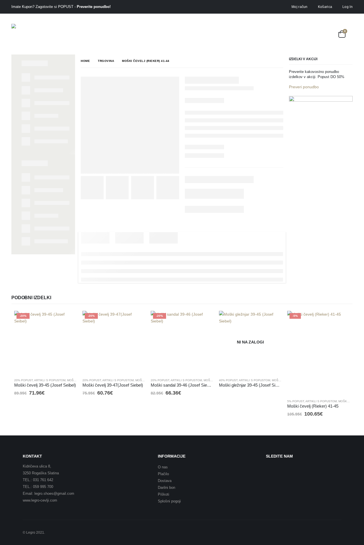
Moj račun (299, 7)
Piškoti (163, 494)
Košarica (325, 7)
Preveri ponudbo (304, 87)
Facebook (272, 470)
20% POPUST (23, 380)
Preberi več (272, 320)
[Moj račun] (328, 34)
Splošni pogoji (169, 501)
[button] (315, 34)
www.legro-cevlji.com (40, 500)
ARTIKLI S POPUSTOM (49, 380)
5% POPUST (295, 401)
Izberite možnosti (67, 320)
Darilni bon (166, 487)
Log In (347, 7)
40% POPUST (228, 380)
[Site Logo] (27, 34)
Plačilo (163, 474)
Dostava (164, 481)
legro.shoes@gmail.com (54, 493)
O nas (163, 467)
